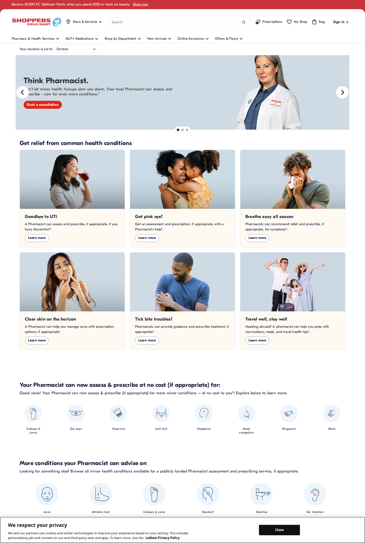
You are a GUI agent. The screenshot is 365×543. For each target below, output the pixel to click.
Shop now (140, 4)
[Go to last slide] (22, 92)
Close (279, 530)
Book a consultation (43, 105)
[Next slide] (342, 92)
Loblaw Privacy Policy (163, 538)
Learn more (37, 238)
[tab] (178, 130)
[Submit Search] (244, 22)
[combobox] (179, 22)
